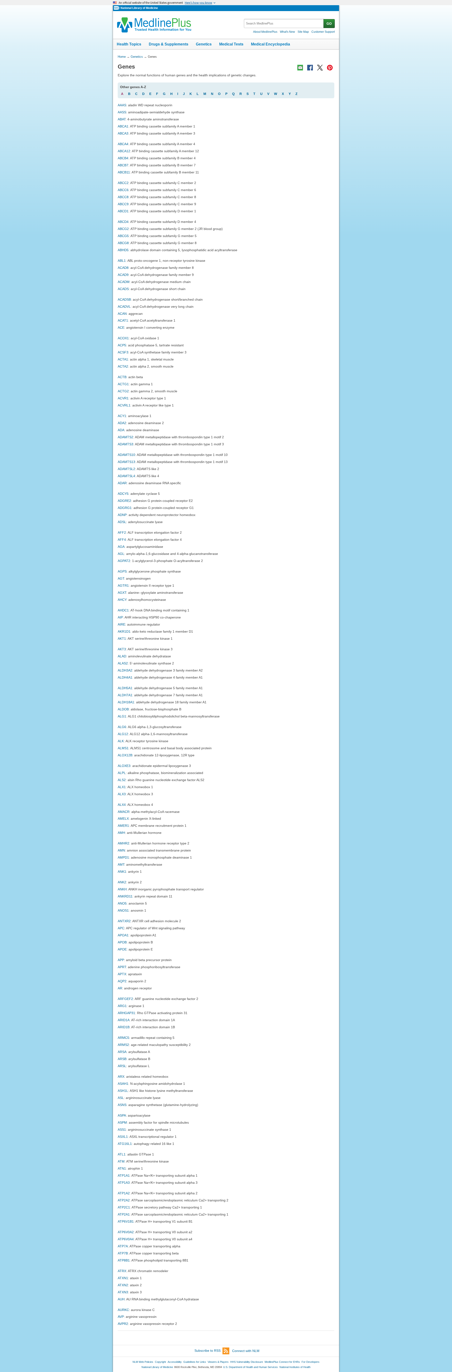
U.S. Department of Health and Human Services (250, 1367)
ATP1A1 (124, 1175)
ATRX (122, 1271)
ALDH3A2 (125, 670)
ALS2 (122, 780)
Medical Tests (231, 44)
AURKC (123, 1310)
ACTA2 (123, 366)
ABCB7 (123, 165)
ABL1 (122, 260)
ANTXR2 (124, 921)
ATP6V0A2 (126, 1232)
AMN (121, 850)
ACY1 (122, 416)
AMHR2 (123, 843)
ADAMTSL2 (126, 469)
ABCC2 (123, 183)
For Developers (310, 1361)
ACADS (123, 289)
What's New (287, 31)
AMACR (123, 812)
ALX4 (122, 805)
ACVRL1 (124, 405)
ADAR (122, 483)
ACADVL (124, 306)
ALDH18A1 (126, 702)
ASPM (122, 1122)
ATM (121, 1161)
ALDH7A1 (125, 695)
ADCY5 (123, 494)
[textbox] (284, 23)
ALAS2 (123, 663)
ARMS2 (123, 1045)
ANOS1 (123, 910)
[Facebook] (310, 67)
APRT (122, 967)
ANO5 (122, 903)
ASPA (122, 1115)
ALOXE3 (124, 766)
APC (121, 928)
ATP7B (123, 1253)
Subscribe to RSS (207, 1351)
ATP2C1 (124, 1207)
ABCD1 (123, 211)
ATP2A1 (124, 1214)
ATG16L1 (125, 1144)
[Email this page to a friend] (300, 67)
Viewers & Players (218, 1361)
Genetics (204, 44)
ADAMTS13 (126, 462)
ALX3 (122, 794)
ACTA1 (123, 359)
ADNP (122, 515)
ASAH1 (123, 1083)
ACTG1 (123, 384)
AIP (120, 617)
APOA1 (123, 935)
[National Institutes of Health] (117, 8)
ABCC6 (123, 190)
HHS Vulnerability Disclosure (246, 1361)
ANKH (122, 889)
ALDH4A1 (125, 677)
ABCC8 (123, 197)
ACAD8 (123, 268)
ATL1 (121, 1154)
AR (120, 988)
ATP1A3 (124, 1182)
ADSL (122, 522)
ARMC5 (123, 1038)
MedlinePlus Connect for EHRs (282, 1361)
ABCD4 (123, 222)
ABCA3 (123, 133)
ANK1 (122, 871)
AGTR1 (123, 585)
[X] (319, 67)
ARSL (122, 1066)
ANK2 (122, 882)
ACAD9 (123, 275)
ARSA (122, 1052)
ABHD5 (123, 250)
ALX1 (122, 787)
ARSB (122, 1059)
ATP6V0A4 (126, 1239)
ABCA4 (123, 144)
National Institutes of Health (295, 1367)
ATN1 (122, 1168)
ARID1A (123, 1020)
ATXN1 (123, 1278)
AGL (121, 554)
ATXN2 (123, 1285)
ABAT (121, 119)
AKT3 (122, 649)
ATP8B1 (124, 1260)
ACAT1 (123, 320)
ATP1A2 (124, 1193)
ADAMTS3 (125, 444)
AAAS (122, 105)
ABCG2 (123, 229)
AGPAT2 (124, 561)
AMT (121, 864)
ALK (121, 741)
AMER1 (123, 825)
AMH (121, 833)
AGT (121, 578)
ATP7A (123, 1246)
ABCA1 (123, 126)
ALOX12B (125, 755)
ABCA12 (124, 151)
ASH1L (123, 1091)
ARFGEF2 (125, 999)
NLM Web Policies (143, 1361)
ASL (121, 1098)
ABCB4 (123, 158)
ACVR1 (123, 398)
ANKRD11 (125, 896)
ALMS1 (123, 748)
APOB (122, 942)
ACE (121, 327)
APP (121, 960)
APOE (122, 949)
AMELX (123, 818)
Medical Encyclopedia (270, 44)
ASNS (122, 1105)
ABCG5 (123, 236)
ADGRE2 (124, 501)
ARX (121, 1076)
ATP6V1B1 (126, 1221)
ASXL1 (123, 1137)
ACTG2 (123, 391)
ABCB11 (124, 172)
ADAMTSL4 (126, 476)
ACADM (123, 282)
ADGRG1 (125, 508)
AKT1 (122, 638)
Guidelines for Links (194, 1361)
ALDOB (123, 709)
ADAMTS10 (126, 455)
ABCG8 (123, 243)
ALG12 (123, 734)
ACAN (122, 313)
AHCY (122, 600)
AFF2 (122, 532)
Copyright (160, 1361)
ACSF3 (123, 352)
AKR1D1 (124, 631)
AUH (121, 1299)
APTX (122, 974)
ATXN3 (123, 1292)
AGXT (122, 592)
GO (329, 23)
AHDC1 (123, 610)
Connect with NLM (245, 1351)
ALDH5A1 (125, 688)
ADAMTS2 (125, 437)
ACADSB (124, 299)
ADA (121, 430)
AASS (122, 112)
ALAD (122, 656)
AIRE (121, 624)
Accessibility (175, 1361)
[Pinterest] (329, 67)
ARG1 (122, 1006)
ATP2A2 (124, 1200)
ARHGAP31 (126, 1013)
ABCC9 (123, 204)
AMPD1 (123, 857)
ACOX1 (123, 338)
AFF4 (122, 539)
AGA (121, 547)
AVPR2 (123, 1324)
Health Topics (129, 44)
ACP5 (122, 345)
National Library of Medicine (139, 8)
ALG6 (122, 727)
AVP (121, 1317)
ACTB (122, 377)
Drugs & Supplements (168, 44)
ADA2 (122, 423)
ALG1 (122, 716)
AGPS (122, 571)
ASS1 (122, 1129)
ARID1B (123, 1027)
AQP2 (122, 981)
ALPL (122, 773)
